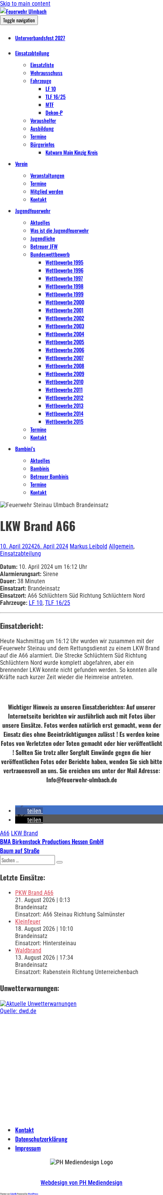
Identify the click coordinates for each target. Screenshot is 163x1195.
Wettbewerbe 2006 (64, 350)
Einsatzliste (42, 65)
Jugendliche (42, 238)
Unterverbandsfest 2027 (40, 38)
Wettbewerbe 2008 (64, 366)
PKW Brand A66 (34, 892)
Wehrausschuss (46, 73)
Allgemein (121, 546)
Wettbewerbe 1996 (64, 270)
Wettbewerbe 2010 (64, 381)
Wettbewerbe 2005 (64, 342)
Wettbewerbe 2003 (64, 326)
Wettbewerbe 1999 (64, 294)
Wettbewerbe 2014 (64, 413)
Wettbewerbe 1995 (64, 262)
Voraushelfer (43, 120)
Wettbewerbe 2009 (64, 373)
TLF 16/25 (55, 96)
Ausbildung (42, 128)
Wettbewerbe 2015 (64, 421)
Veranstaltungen (47, 175)
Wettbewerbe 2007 (64, 358)
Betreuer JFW (44, 246)
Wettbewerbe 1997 (64, 278)
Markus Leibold (88, 546)
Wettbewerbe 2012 (64, 397)
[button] (29, 810)
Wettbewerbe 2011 (64, 389)
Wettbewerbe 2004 (64, 334)
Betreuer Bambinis (49, 476)
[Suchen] (59, 862)
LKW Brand (24, 833)
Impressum (28, 1148)
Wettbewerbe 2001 (64, 310)
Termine (38, 136)
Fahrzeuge (40, 81)
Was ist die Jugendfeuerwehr (59, 230)
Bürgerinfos (42, 144)
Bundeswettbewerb (50, 254)
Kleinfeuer (28, 921)
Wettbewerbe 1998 (64, 286)
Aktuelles (40, 222)
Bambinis (39, 468)
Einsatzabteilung (32, 53)
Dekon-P (54, 112)
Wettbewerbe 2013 (64, 405)
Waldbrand (28, 950)
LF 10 (50, 88)
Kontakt (38, 199)
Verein (21, 164)
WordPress (33, 1193)
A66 (4, 833)
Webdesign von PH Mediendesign (81, 1182)
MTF (49, 104)
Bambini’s (25, 449)
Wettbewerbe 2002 (64, 318)
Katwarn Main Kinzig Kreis (71, 152)
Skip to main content (25, 3)
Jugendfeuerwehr (32, 211)
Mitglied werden (46, 191)
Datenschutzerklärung (41, 1138)
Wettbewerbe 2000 (64, 302)
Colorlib (13, 1193)
